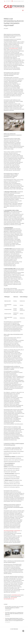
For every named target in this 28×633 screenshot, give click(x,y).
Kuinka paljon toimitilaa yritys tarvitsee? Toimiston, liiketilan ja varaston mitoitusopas (14, 607)
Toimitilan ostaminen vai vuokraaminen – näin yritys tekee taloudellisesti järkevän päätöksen (14, 613)
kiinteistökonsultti (15, 595)
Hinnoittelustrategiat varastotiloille (12, 530)
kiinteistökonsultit (13, 48)
